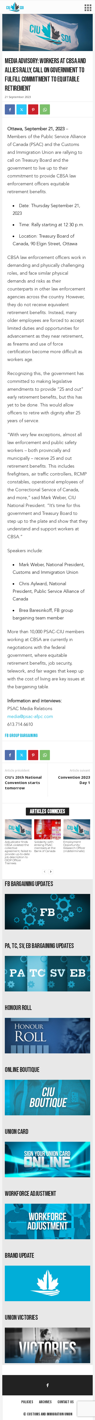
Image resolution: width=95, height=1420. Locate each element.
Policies (27, 1402)
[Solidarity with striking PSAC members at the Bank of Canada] (47, 829)
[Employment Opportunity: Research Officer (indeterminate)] (76, 829)
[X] (21, 109)
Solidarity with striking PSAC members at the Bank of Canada (44, 846)
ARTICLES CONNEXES (47, 811)
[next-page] (50, 871)
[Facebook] (10, 109)
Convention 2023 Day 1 (74, 780)
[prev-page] (44, 871)
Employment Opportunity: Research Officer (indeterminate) (74, 846)
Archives (45, 1402)
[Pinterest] (33, 109)
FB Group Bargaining (21, 735)
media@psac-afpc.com (30, 716)
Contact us (66, 1402)
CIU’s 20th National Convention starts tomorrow (23, 782)
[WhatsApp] (45, 109)
